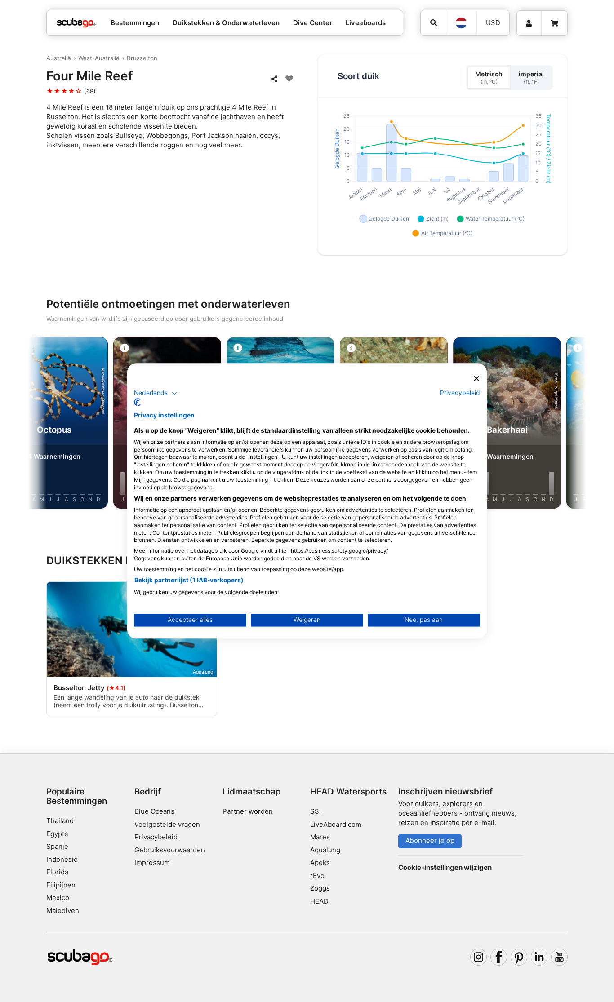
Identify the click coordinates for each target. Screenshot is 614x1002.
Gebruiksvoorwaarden (169, 850)
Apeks (320, 862)
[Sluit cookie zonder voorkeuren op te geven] (476, 379)
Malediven (62, 910)
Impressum (152, 862)
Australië (58, 58)
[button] (156, 393)
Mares (320, 837)
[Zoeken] (433, 22)
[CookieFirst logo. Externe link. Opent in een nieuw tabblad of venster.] (137, 403)
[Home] (76, 23)
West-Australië (99, 58)
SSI (315, 811)
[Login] (529, 23)
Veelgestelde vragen (167, 824)
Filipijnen (61, 885)
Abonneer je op (429, 840)
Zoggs (320, 888)
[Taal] (461, 22)
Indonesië (62, 859)
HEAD (319, 901)
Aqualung (325, 850)
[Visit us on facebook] (498, 957)
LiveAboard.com (335, 824)
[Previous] (46, 425)
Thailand (60, 820)
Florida (57, 872)
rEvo (317, 875)
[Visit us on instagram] (478, 957)
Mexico (57, 897)
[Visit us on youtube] (559, 957)
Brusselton (142, 58)
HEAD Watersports (348, 791)
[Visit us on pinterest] (519, 957)
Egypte (57, 833)
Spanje (57, 846)
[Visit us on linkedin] (539, 957)
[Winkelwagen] (554, 23)
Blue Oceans (154, 811)
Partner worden (247, 811)
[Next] (568, 425)
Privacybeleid (156, 837)
